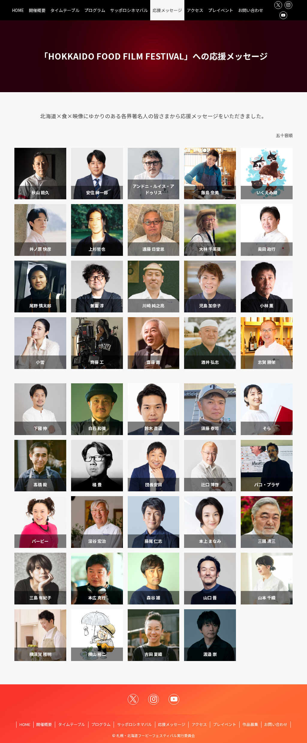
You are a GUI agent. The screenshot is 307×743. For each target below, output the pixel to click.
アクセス (199, 724)
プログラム (101, 724)
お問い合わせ (276, 724)
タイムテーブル (71, 724)
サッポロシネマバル (134, 724)
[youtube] (283, 15)
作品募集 (250, 724)
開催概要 (44, 724)
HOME (24, 724)
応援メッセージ (171, 724)
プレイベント (224, 724)
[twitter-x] (278, 5)
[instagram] (288, 5)
